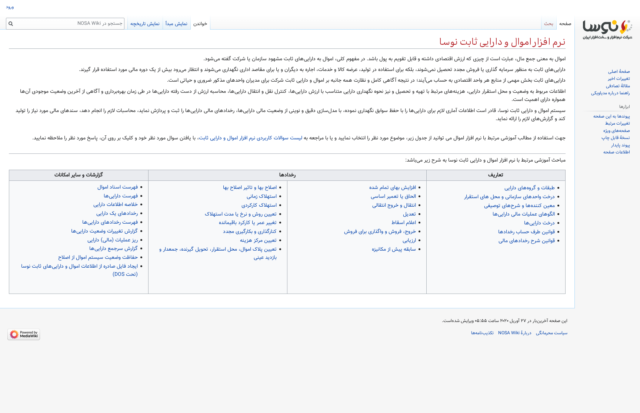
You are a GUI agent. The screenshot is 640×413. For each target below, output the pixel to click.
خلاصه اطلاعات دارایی (115, 205)
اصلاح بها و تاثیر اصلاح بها (250, 188)
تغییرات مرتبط (617, 123)
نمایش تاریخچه (145, 24)
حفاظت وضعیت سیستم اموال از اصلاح (98, 258)
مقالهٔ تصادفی (618, 86)
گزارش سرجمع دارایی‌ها (113, 249)
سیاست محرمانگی (551, 333)
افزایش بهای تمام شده (392, 188)
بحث (548, 24)
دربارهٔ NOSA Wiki (514, 333)
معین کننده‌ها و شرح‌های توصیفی (519, 206)
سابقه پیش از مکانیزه (394, 250)
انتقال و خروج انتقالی (394, 206)
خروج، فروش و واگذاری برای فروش (380, 232)
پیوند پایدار (620, 145)
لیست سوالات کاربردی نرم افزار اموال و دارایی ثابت (250, 138)
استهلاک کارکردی (259, 206)
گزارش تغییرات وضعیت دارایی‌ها (104, 231)
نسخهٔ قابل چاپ (615, 138)
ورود (10, 7)
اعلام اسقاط (403, 223)
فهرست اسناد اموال (117, 187)
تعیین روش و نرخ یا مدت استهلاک (241, 214)
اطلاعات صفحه (616, 152)
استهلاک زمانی (262, 197)
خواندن (200, 24)
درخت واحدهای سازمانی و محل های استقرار (509, 197)
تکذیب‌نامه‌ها (482, 333)
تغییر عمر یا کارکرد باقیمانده (248, 223)
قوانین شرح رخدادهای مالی (527, 241)
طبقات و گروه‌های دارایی (529, 188)
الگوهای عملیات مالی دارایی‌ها (524, 214)
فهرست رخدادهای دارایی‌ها (110, 223)
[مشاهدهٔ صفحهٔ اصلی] (607, 29)
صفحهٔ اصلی (619, 71)
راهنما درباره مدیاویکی (610, 93)
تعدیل (409, 214)
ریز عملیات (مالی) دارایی (112, 240)
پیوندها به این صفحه (611, 116)
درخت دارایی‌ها (539, 223)
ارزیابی (409, 241)
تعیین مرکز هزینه (258, 241)
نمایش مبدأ (176, 24)
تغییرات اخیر (619, 78)
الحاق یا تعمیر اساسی (393, 197)
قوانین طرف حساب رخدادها (526, 232)
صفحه (565, 24)
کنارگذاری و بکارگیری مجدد (250, 232)
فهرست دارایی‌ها (121, 196)
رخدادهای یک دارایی (117, 214)
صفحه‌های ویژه (616, 131)
